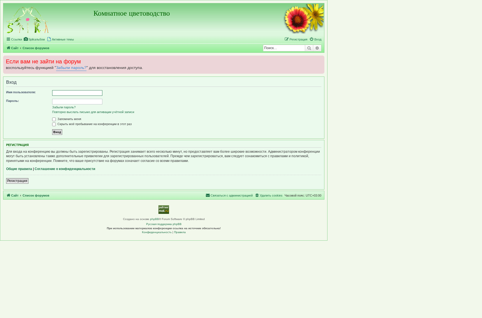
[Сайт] (28, 19)
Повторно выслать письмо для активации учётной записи (93, 112)
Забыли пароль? (71, 68)
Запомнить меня (69, 119)
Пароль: (12, 100)
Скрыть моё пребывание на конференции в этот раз (94, 124)
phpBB (154, 219)
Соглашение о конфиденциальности (65, 169)
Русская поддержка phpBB (164, 224)
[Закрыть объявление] (320, 59)
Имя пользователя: (21, 92)
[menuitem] (34, 39)
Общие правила (19, 169)
